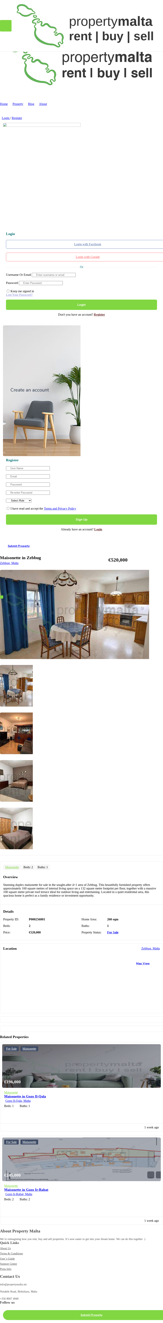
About (43, 104)
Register (17, 118)
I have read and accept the (43, 508)
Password (12, 283)
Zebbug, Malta (9, 563)
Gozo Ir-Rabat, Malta (18, 1194)
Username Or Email (18, 274)
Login (6, 118)
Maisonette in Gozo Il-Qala (25, 1096)
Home (4, 104)
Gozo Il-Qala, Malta (18, 1100)
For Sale (112, 932)
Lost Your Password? (19, 294)
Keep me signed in (22, 291)
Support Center (8, 1263)
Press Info (5, 1269)
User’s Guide (7, 1258)
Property (18, 104)
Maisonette (12, 867)
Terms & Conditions (11, 1253)
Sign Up (81, 519)
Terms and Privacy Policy (60, 508)
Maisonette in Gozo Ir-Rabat (26, 1190)
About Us (5, 1248)
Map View (143, 963)
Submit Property (19, 546)
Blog (31, 104)
